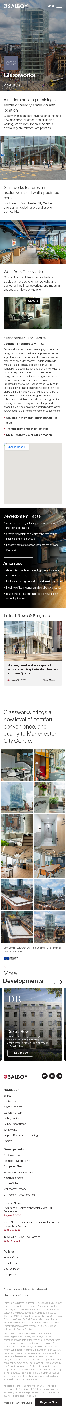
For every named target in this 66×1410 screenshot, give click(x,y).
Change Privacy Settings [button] (15, 1295)
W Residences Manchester (19, 1172)
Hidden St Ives (12, 1183)
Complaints (10, 1274)
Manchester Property (15, 1189)
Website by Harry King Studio (18, 1403)
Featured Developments (17, 1161)
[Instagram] (59, 1076)
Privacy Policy (11, 1257)
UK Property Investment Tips (19, 1195)
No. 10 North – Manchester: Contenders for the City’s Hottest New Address (32, 1224)
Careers (8, 1141)
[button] (54, 6)
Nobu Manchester (13, 1178)
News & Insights (13, 1107)
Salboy (7, 1096)
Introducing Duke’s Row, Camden (22, 1237)
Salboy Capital (11, 1118)
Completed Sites (13, 1166)
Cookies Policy (12, 1269)
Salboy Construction (15, 1124)
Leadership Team (13, 1113)
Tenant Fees (10, 1263)
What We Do (10, 1130)
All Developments (13, 1155)
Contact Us (10, 1101)
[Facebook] (52, 1076)
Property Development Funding (21, 1135)
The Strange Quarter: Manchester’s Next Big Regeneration (28, 1210)
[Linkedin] (45, 1076)
